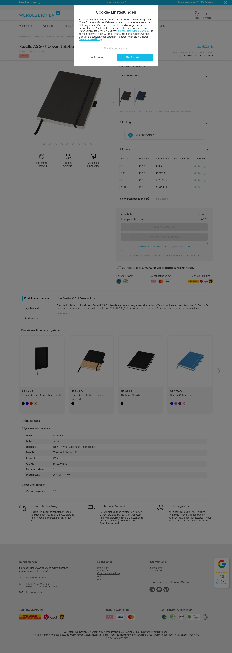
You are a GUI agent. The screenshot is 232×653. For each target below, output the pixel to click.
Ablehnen (97, 57)
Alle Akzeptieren (135, 57)
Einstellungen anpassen (116, 48)
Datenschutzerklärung (90, 39)
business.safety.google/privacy (133, 31)
